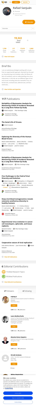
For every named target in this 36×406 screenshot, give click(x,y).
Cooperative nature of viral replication (17, 243)
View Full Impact (9, 56)
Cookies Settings (18, 402)
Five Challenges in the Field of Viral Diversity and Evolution (16, 177)
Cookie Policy (9, 388)
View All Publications (10, 257)
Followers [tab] (9, 291)
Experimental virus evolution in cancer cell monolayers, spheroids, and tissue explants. (17, 224)
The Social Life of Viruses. (12, 122)
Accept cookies (18, 393)
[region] (18, 390)
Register (25, 2)
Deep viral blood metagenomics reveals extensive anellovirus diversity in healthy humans (17, 201)
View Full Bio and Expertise (12, 89)
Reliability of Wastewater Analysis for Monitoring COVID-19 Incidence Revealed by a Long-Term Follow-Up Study (18, 105)
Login (16, 2)
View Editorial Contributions (12, 282)
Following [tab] (27, 291)
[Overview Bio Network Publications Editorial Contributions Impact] (18, 28)
